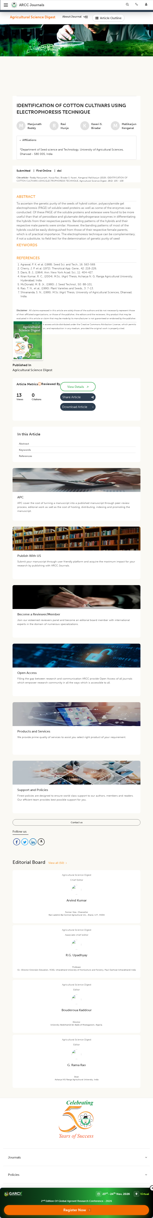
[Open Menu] (6, 5)
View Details (77, 386)
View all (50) (57, 863)
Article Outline (111, 18)
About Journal (71, 16)
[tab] (76, 140)
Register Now (74, 1210)
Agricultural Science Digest (32, 17)
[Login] (147, 5)
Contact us (76, 822)
